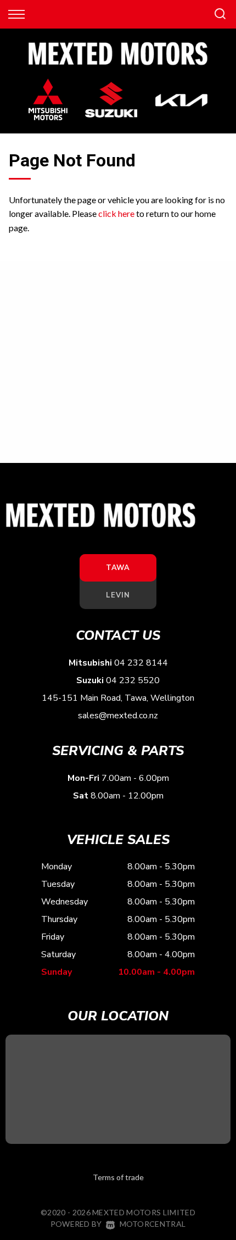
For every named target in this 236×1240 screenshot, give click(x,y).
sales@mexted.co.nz (118, 716)
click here (116, 213)
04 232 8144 (141, 663)
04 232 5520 (133, 680)
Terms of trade (118, 1177)
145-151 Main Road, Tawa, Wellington (118, 698)
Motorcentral (153, 1223)
